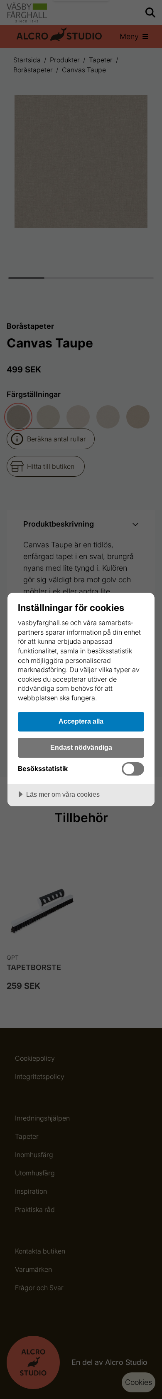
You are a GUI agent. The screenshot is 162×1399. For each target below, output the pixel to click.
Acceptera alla (81, 721)
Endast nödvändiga (81, 747)
